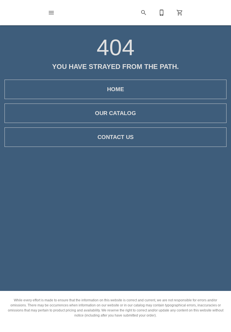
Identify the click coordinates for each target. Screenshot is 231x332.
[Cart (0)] (179, 12)
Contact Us (115, 137)
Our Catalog (115, 113)
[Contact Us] (161, 12)
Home (115, 89)
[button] (51, 12)
